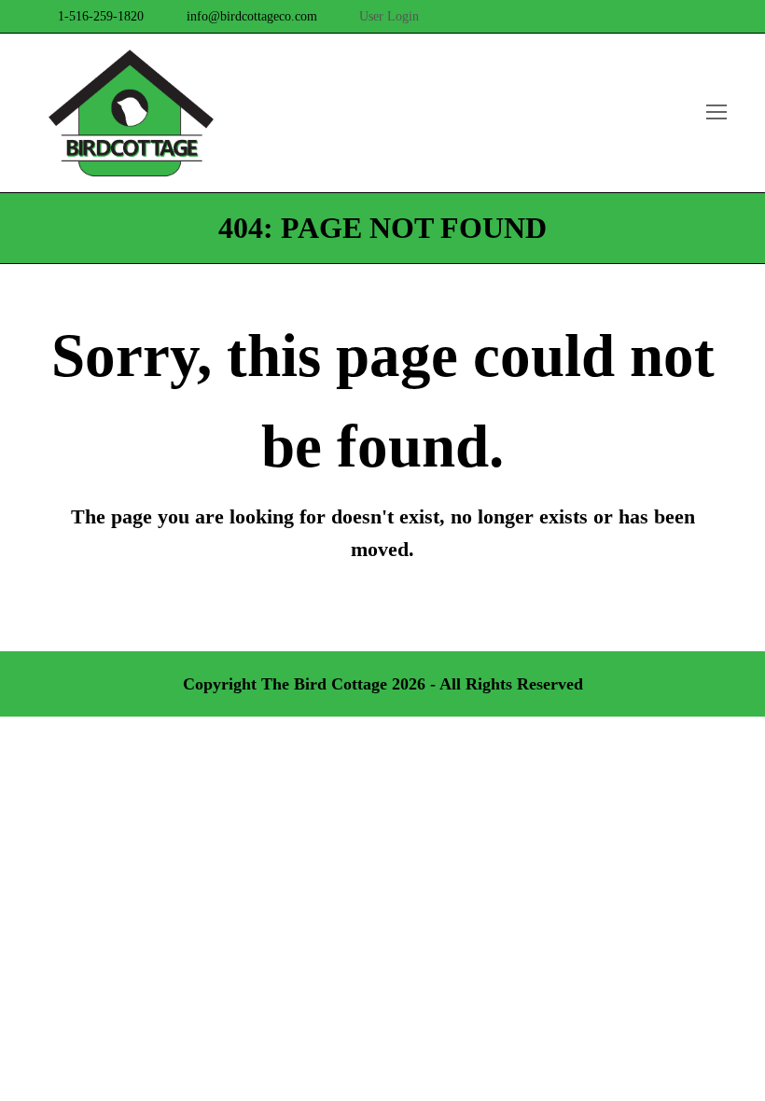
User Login (389, 16)
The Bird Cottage (324, 684)
